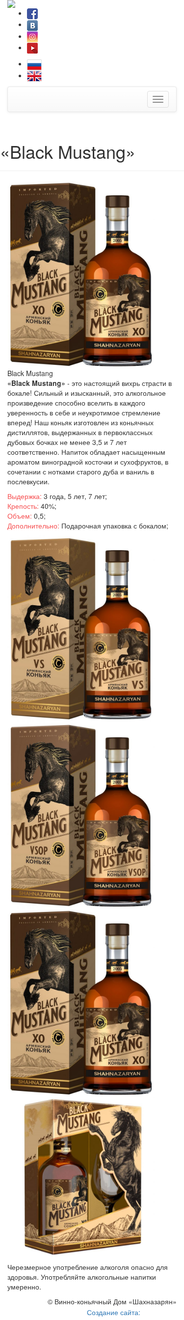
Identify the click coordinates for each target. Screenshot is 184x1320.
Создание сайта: (114, 1312)
